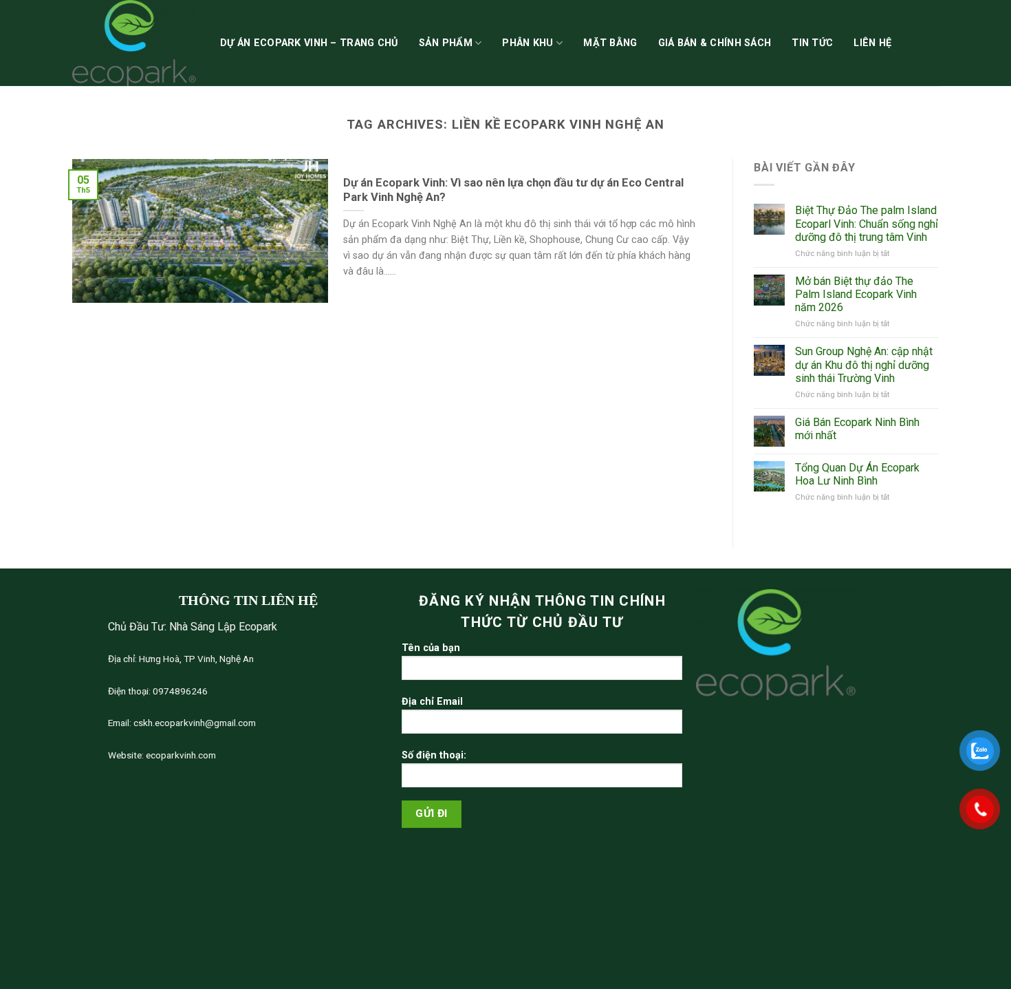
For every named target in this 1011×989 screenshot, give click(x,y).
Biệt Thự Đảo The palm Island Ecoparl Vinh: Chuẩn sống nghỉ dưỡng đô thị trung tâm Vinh (866, 223)
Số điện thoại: (434, 755)
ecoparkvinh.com (180, 755)
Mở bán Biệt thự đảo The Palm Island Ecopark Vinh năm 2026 (856, 294)
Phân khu (527, 43)
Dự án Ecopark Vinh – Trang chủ (309, 43)
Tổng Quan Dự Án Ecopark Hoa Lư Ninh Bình (857, 474)
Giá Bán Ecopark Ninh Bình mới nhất (857, 429)
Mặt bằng (610, 43)
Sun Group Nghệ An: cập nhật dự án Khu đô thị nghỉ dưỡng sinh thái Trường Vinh (864, 364)
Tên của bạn (431, 648)
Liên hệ (872, 43)
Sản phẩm (445, 43)
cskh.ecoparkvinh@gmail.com (193, 722)
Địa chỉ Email (432, 702)
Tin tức (812, 43)
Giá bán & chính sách (715, 43)
